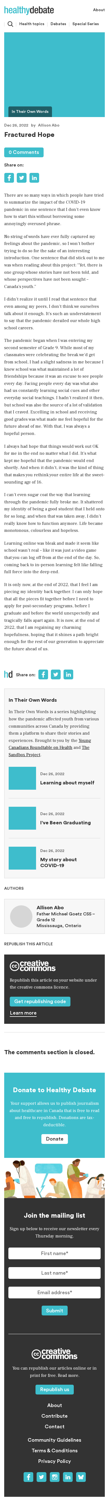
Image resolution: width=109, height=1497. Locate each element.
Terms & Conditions (55, 1450)
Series (85, 24)
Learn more (23, 1012)
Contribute (54, 1416)
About (99, 10)
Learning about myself (67, 782)
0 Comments (24, 152)
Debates (58, 24)
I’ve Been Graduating (65, 822)
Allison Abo (49, 125)
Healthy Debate (29, 10)
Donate (54, 1138)
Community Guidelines (54, 1440)
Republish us (54, 1389)
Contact (55, 1426)
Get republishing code (40, 1001)
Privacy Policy (54, 1461)
